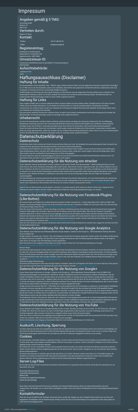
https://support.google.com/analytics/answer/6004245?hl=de (40, 245)
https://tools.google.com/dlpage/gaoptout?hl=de (44, 259)
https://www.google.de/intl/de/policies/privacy (35, 322)
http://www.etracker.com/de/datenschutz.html (35, 192)
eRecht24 (28, 74)
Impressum (31, 409)
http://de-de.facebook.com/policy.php (61, 220)
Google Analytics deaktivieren (87, 266)
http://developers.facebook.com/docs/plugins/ (60, 207)
